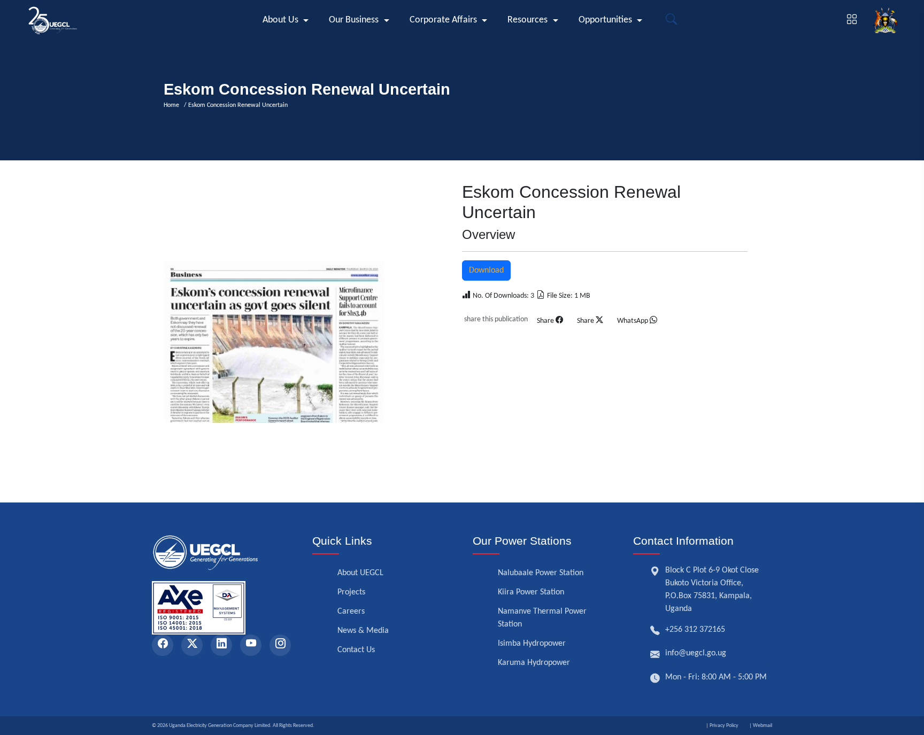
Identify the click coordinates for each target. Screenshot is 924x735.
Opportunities (605, 20)
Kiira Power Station (531, 592)
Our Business (354, 20)
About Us (280, 20)
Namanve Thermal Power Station (542, 618)
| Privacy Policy (722, 726)
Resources (527, 20)
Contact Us (356, 650)
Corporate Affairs (443, 20)
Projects (351, 592)
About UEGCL (360, 573)
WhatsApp (633, 321)
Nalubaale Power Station (540, 573)
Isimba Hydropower (532, 643)
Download (486, 270)
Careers (351, 611)
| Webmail (760, 726)
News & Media (363, 630)
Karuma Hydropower (534, 663)
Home (173, 105)
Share (546, 321)
